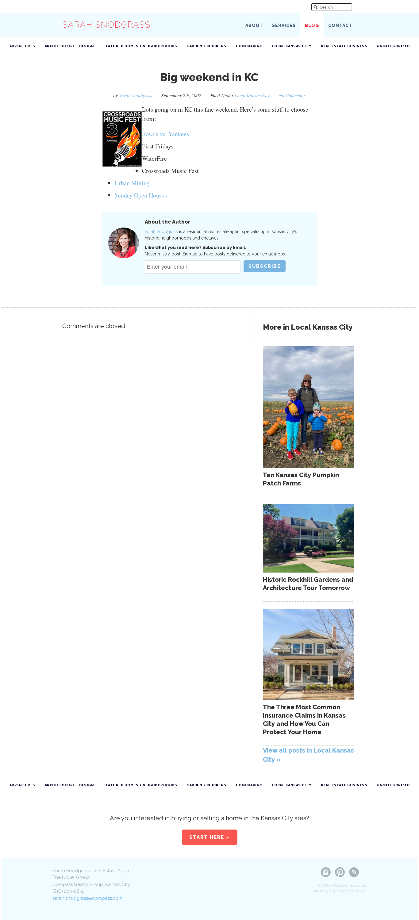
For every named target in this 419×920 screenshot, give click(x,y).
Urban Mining (132, 183)
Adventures (22, 46)
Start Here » (209, 837)
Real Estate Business (344, 46)
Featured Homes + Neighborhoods (140, 46)
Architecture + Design (69, 46)
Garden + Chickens (206, 46)
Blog (312, 25)
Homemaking (249, 46)
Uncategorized (393, 46)
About (254, 25)
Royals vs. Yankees (165, 134)
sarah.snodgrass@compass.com (87, 898)
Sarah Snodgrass (106, 25)
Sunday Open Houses (140, 195)
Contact (340, 25)
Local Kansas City (292, 46)
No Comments (292, 95)
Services (284, 25)
